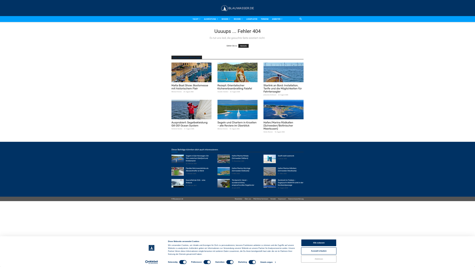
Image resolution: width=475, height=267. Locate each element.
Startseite (243, 46)
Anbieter (276, 19)
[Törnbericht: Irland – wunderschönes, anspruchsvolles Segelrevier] (223, 183)
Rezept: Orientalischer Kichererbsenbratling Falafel (234, 87)
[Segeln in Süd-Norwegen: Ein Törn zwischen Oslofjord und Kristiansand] (177, 159)
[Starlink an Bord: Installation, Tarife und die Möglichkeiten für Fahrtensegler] (283, 72)
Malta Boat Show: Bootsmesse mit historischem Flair (189, 87)
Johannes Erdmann (269, 95)
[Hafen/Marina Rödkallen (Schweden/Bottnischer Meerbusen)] (283, 109)
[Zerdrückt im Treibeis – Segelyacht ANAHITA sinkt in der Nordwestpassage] (269, 183)
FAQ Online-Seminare (260, 199)
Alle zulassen (319, 243)
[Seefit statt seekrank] (269, 159)
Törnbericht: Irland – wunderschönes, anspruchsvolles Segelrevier (243, 182)
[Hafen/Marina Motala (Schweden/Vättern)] (223, 159)
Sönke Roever (268, 132)
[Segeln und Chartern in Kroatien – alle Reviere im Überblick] (237, 109)
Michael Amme (176, 92)
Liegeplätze (251, 19)
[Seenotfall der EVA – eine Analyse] (177, 183)
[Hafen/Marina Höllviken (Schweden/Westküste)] (269, 171)
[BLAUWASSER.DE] (237, 8)
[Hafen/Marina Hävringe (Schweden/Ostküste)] (223, 171)
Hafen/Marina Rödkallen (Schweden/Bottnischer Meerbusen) (278, 125)
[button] (301, 19)
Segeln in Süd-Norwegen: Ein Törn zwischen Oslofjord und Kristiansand (197, 158)
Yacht (195, 19)
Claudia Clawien (222, 92)
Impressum (282, 199)
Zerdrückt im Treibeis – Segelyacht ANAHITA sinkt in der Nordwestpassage (290, 182)
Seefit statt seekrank (286, 156)
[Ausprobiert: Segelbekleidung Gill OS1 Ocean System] (191, 109)
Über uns (248, 199)
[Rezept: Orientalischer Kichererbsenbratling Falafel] (237, 72)
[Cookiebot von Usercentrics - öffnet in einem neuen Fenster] (151, 262)
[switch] (207, 262)
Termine (265, 19)
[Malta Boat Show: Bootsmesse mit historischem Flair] (191, 72)
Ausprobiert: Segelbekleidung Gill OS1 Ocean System (189, 124)
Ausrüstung (210, 19)
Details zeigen (266, 262)
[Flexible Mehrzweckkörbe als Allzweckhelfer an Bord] (177, 171)
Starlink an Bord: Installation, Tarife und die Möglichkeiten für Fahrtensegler (282, 88)
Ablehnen (319, 259)
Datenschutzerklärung (296, 199)
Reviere (237, 19)
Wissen (225, 19)
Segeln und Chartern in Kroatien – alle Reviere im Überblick (237, 124)
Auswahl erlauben (319, 251)
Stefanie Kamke (176, 129)
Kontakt (273, 199)
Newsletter (238, 199)
